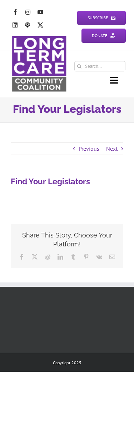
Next (112, 148)
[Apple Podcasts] (27, 25)
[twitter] (40, 25)
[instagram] (27, 12)
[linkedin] (15, 25)
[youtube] (40, 12)
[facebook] (15, 12)
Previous (89, 148)
